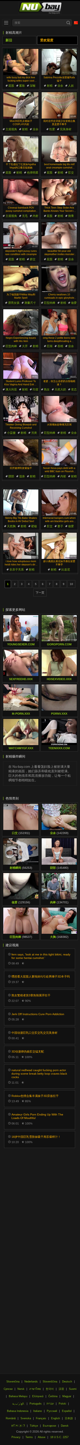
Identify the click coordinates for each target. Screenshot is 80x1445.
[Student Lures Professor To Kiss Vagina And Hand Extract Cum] (20, 366)
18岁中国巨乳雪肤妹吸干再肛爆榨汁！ (36, 1136)
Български (49, 1425)
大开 (25, 346)
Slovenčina (12, 1381)
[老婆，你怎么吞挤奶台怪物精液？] (59, 366)
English (55, 1418)
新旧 (9, 40)
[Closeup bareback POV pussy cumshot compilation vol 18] (20, 192)
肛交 (71, 172)
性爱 (52, 129)
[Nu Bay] (40, 8)
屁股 (11, 85)
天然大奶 (60, 389)
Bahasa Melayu (18, 1396)
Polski (62, 1403)
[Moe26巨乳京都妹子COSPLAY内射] (20, 105)
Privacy (16, 1437)
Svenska (26, 1418)
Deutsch (67, 1381)
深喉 (32, 85)
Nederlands (31, 1381)
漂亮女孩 (13, 302)
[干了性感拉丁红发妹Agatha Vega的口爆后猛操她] (20, 149)
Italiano (37, 1410)
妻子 (60, 526)
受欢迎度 (46, 40)
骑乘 (71, 215)
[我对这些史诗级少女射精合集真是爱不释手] (59, 105)
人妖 (71, 85)
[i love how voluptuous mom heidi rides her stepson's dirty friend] (20, 546)
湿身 (22, 476)
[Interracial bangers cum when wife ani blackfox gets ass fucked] (59, 502)
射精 (50, 85)
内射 (35, 215)
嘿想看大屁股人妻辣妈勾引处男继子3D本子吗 (40, 976)
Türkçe (34, 1425)
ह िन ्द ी (18, 1425)
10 (71, 584)
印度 (35, 389)
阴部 (11, 476)
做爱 (74, 302)
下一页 (40, 592)
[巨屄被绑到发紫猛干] (20, 452)
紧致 (22, 85)
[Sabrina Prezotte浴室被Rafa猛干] (59, 62)
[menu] (6, 22)
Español (67, 1410)
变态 (74, 389)
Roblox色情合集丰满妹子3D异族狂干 (35, 1095)
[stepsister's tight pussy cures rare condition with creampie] (20, 235)
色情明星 (32, 172)
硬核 (34, 526)
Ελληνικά (37, 1396)
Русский (52, 1410)
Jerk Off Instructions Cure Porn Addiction (37, 1014)
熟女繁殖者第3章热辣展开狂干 (30, 995)
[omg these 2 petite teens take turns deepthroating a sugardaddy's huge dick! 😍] (59, 322)
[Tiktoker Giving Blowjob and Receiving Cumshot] (20, 409)
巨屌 (50, 346)
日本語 (69, 1418)
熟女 (47, 389)
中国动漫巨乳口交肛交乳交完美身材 (34, 1032)
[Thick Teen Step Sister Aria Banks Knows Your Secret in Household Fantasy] (59, 192)
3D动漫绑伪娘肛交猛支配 (27, 1051)
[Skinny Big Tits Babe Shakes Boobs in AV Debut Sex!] (20, 502)
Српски (8, 1388)
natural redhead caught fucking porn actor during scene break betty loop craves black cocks (39, 1073)
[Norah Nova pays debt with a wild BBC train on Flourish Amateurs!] (59, 452)
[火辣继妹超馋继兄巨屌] (59, 409)
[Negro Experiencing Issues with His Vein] (20, 322)
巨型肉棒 (49, 302)
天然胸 (11, 526)
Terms (29, 1437)
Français (41, 1418)
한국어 (50, 1388)
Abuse (41, 1437)
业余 (60, 85)
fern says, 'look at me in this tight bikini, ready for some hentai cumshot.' (40, 956)
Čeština (52, 1396)
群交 (32, 259)
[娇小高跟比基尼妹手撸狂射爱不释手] (59, 546)
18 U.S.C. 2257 (59, 1437)
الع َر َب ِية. (18, 1403)
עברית (50, 1403)
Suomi (73, 1388)
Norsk (20, 1388)
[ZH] (76, 23)
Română (11, 1418)
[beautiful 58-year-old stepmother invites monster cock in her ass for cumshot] (59, 235)
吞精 (60, 346)
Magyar (66, 1396)
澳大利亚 (11, 389)
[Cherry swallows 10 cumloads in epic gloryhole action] (59, 279)
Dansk (65, 1425)
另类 (34, 432)
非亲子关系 (16, 569)
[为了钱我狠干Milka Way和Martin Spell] (20, 279)
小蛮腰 (11, 432)
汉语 (61, 1388)
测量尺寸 (30, 302)
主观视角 (11, 129)
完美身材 (65, 129)
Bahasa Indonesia (17, 1410)
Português (36, 1403)
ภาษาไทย (35, 1388)
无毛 (25, 215)
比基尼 (65, 569)
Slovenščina (50, 1381)
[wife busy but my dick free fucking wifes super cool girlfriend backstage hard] (20, 62)
